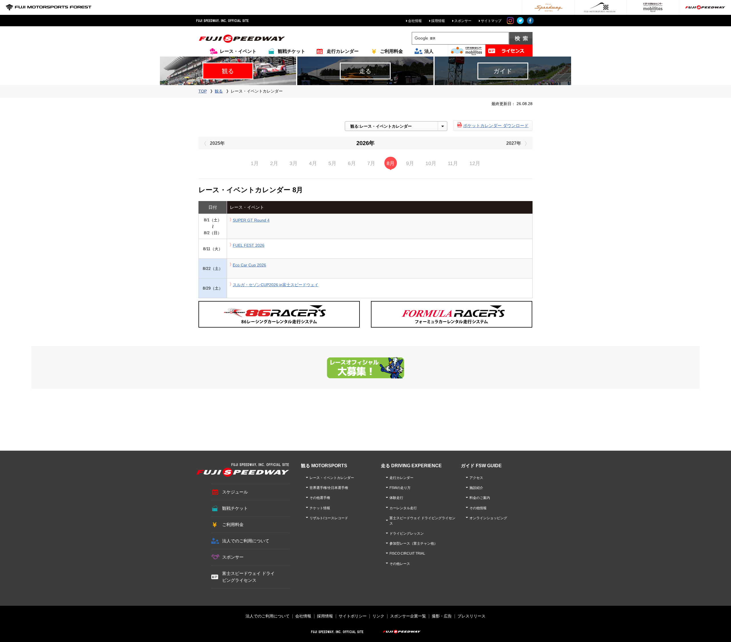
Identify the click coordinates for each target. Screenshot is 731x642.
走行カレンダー (343, 51)
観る (219, 91)
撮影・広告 (442, 616)
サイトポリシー (353, 616)
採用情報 (438, 21)
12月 (474, 163)
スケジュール (235, 491)
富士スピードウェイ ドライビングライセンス (248, 577)
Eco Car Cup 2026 (249, 265)
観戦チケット (291, 51)
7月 (371, 163)
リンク (378, 616)
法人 (428, 51)
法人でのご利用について (245, 540)
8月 (391, 163)
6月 (352, 163)
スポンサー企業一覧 (408, 616)
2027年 (513, 143)
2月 (274, 163)
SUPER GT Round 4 (251, 220)
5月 (332, 163)
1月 (255, 163)
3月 (294, 163)
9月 (410, 163)
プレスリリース (471, 616)
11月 (453, 163)
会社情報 (415, 21)
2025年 (217, 143)
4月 (313, 163)
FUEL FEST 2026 (248, 245)
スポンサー (462, 21)
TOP (202, 91)
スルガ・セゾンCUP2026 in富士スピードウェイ (275, 284)
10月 (430, 163)
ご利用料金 (391, 51)
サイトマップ (491, 21)
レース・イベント (238, 51)
